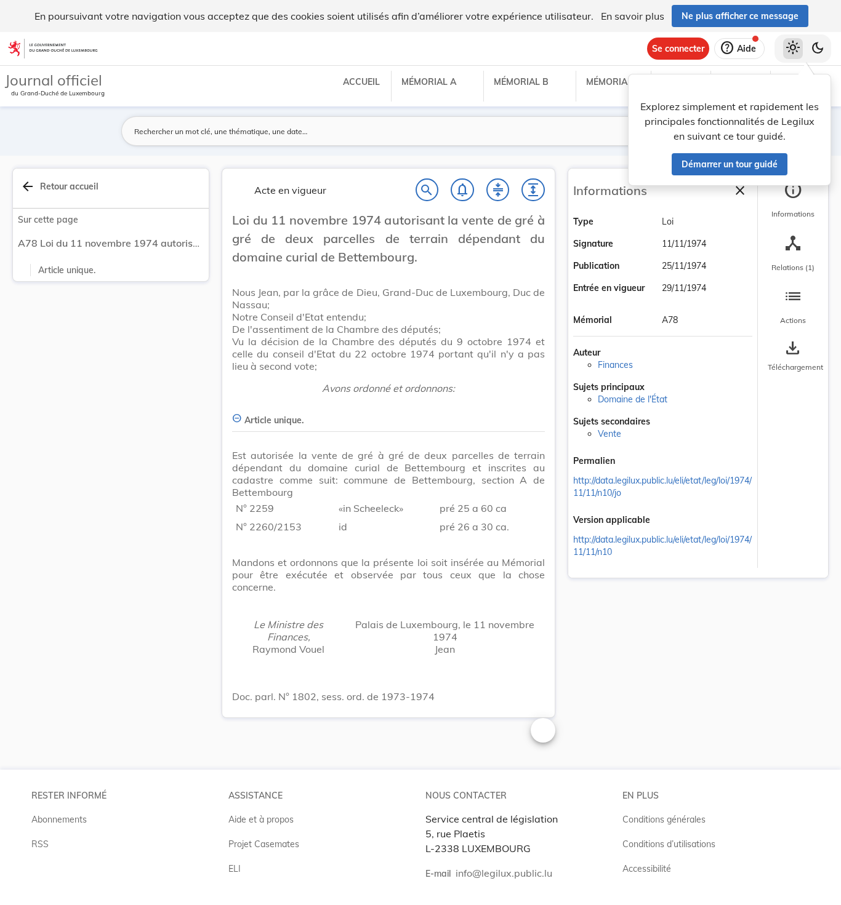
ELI (234, 868)
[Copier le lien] (632, 462)
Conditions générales (664, 819)
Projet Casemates (263, 844)
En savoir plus (632, 16)
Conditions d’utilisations (668, 844)
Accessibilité (646, 868)
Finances (615, 364)
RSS (40, 844)
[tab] (793, 199)
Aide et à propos (261, 819)
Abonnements (59, 819)
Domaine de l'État (632, 399)
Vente (609, 433)
